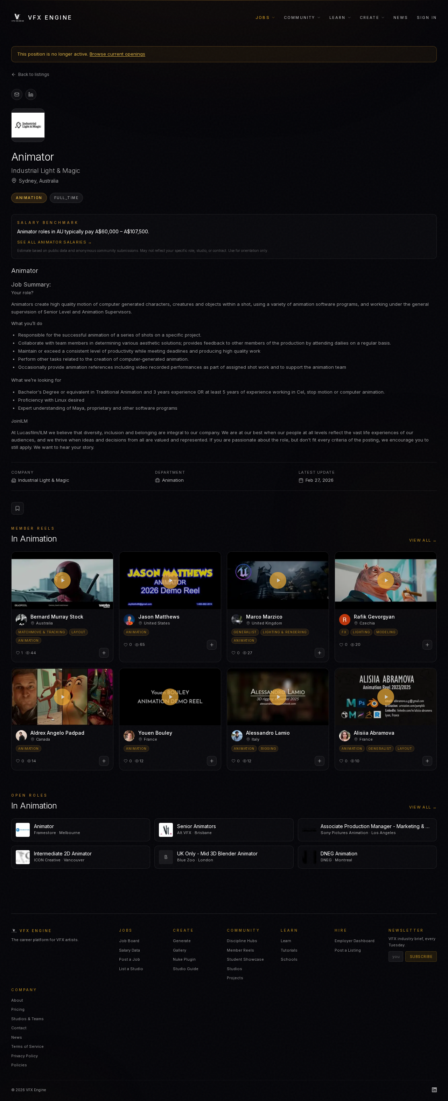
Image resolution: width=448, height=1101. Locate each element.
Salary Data (129, 950)
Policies (19, 1065)
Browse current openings (117, 54)
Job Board (129, 940)
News (400, 17)
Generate (182, 940)
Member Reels (240, 950)
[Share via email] (16, 94)
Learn (337, 17)
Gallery (179, 950)
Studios (234, 968)
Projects (235, 977)
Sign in (427, 17)
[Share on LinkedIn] (30, 94)
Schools (289, 959)
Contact (19, 1027)
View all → (423, 540)
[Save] (17, 508)
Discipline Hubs (242, 940)
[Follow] (104, 653)
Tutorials (289, 950)
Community (299, 17)
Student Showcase (245, 959)
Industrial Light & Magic (43, 480)
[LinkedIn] (434, 1089)
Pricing (17, 1009)
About (17, 1000)
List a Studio (131, 968)
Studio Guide (185, 968)
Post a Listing (348, 950)
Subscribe (421, 956)
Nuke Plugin (184, 959)
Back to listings (33, 74)
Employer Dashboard (354, 940)
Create (369, 17)
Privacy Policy (24, 1055)
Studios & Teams (27, 1018)
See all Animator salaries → (54, 242)
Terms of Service (27, 1046)
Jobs (262, 17)
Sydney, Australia (38, 181)
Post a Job (129, 959)
